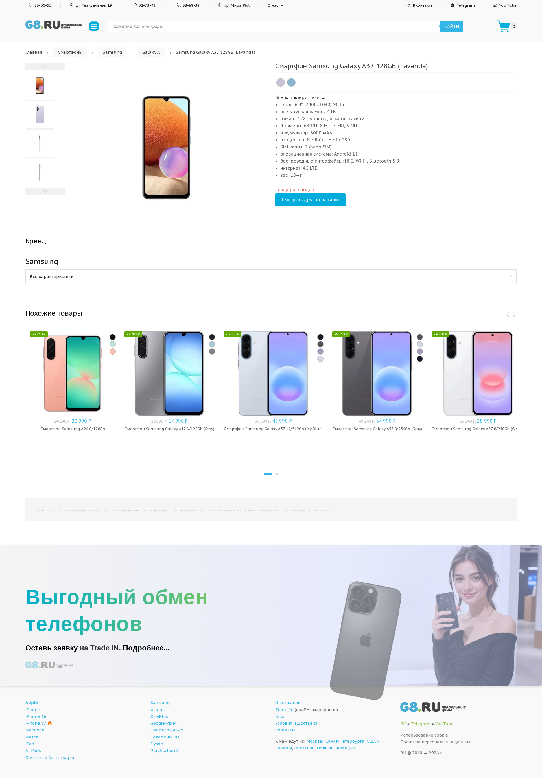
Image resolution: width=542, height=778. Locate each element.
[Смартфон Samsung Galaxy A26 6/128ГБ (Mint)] (113, 344)
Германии (304, 748)
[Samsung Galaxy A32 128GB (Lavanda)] (280, 82)
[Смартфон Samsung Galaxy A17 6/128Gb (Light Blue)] (212, 344)
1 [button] (268, 474)
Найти (452, 26)
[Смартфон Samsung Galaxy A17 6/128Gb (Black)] (212, 337)
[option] (166, 147)
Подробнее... (146, 648)
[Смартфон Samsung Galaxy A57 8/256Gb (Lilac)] (420, 351)
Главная (33, 52)
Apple (31, 702)
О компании (287, 702)
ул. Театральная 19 (93, 5)
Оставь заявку (51, 648)
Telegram (465, 5)
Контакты (285, 730)
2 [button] (277, 474)
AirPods (33, 750)
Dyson (156, 743)
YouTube (508, 5)
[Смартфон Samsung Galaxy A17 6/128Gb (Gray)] (212, 351)
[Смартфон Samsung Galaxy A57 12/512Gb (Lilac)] (320, 351)
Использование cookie (424, 735)
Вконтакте (423, 5)
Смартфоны (70, 52)
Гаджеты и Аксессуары (49, 757)
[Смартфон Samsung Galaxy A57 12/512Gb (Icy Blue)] (320, 359)
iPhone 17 (35, 723)
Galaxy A (151, 52)
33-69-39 (191, 5)
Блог (280, 716)
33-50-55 (42, 5)
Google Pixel (163, 723)
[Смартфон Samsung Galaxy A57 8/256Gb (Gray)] (420, 337)
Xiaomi (157, 709)
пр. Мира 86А (237, 5)
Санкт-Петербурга (344, 741)
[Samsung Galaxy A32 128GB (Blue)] (291, 82)
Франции (345, 748)
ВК (403, 723)
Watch (32, 737)
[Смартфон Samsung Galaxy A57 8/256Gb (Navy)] (420, 359)
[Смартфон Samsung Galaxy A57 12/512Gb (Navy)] (320, 337)
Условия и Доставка (296, 723)
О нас (273, 5)
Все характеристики (51, 276)
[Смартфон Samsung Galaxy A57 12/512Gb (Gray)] (320, 344)
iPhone (32, 709)
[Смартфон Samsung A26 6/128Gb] (113, 351)
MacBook (34, 730)
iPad (29, 743)
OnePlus (159, 716)
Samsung (112, 52)
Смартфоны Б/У (166, 730)
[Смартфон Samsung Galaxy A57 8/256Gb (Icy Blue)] (420, 344)
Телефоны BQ (164, 737)
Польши (325, 748)
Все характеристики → (300, 97)
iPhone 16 (35, 716)
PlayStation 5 (164, 750)
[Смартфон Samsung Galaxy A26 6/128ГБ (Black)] (113, 337)
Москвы (314, 741)
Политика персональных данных (435, 741)
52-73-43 (147, 5)
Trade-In (284, 709)
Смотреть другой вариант (310, 199)
